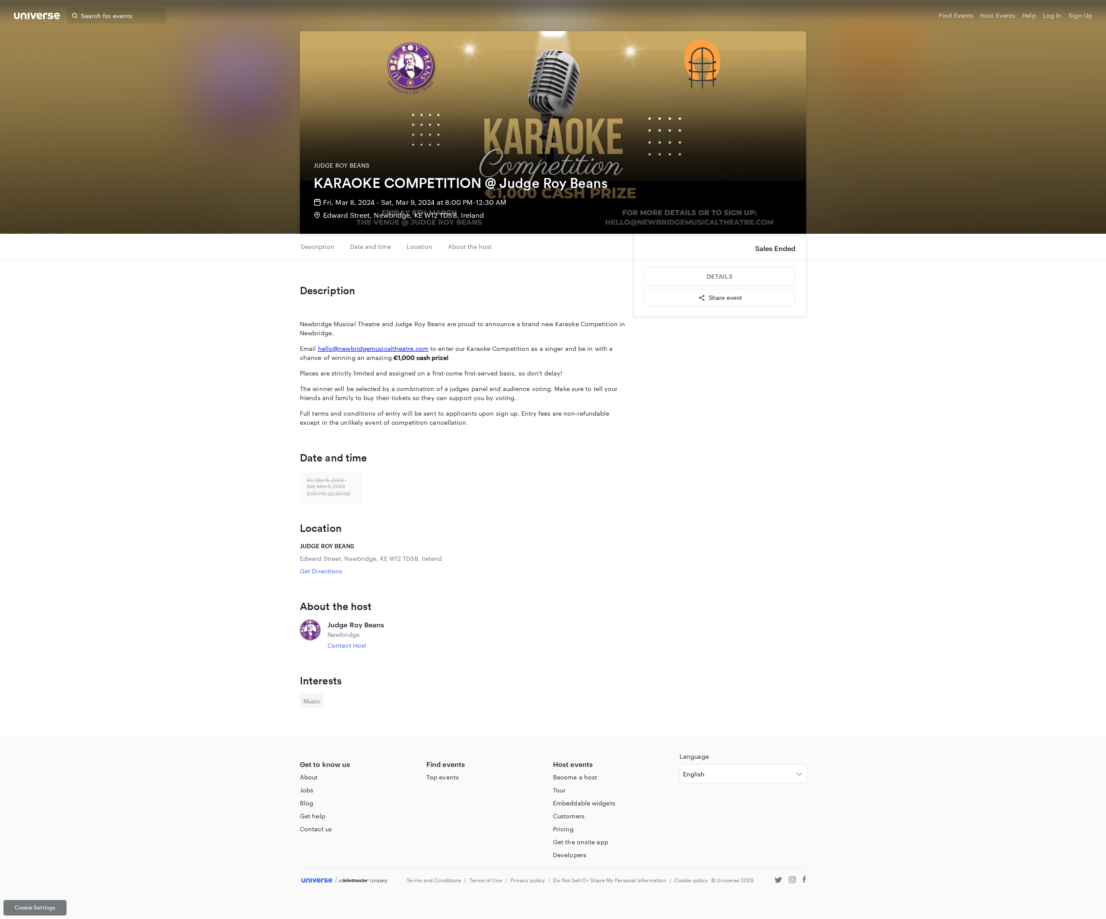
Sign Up (1080, 15)
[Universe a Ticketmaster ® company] (344, 880)
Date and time (370, 246)
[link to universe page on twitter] (778, 880)
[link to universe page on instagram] (792, 880)
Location (419, 246)
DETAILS (720, 276)
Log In (1052, 15)
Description (317, 246)
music (311, 701)
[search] (74, 15)
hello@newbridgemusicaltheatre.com (373, 348)
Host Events (997, 15)
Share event (725, 297)
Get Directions (321, 571)
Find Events (956, 15)
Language (694, 756)
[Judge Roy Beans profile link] (310, 635)
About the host (470, 246)
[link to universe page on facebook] (804, 880)
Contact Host (346, 645)
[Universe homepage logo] (37, 17)
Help (1029, 15)
